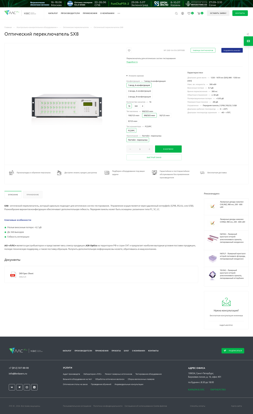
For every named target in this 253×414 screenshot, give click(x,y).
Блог (126, 350)
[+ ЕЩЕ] (120, 13)
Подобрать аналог (232, 50)
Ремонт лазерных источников (118, 374)
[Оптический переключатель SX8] (65, 105)
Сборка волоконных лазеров (141, 379)
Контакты (153, 350)
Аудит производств (71, 374)
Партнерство (218, 389)
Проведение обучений (101, 384)
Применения (101, 350)
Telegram (19, 387)
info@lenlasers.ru (18, 373)
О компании (138, 350)
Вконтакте (12, 387)
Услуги (67, 367)
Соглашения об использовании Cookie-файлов (146, 405)
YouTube (27, 387)
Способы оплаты (197, 405)
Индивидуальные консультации (129, 384)
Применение (33, 194)
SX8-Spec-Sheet (26, 273)
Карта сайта (236, 405)
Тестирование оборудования (148, 374)
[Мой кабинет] (182, 13)
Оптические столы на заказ (75, 384)
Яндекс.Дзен (34, 387)
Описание (13, 194)
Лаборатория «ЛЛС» (92, 374)
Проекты (116, 350)
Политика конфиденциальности (108, 405)
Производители (83, 350)
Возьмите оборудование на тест (77, 379)
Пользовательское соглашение (77, 405)
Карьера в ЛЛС (196, 389)
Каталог (67, 350)
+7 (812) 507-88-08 (19, 367)
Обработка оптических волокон (109, 379)
